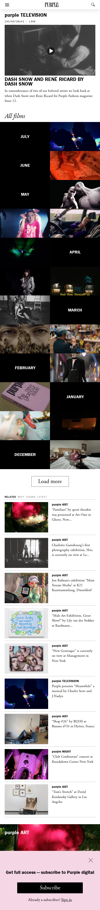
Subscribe (50, 887)
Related (10, 497)
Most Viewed (27, 497)
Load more (50, 481)
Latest (42, 497)
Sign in (66, 899)
